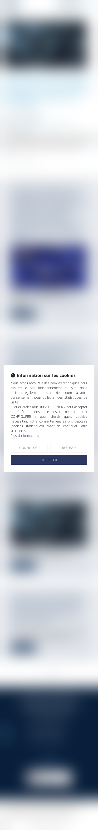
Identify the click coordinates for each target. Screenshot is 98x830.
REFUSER (69, 447)
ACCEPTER (49, 460)
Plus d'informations (25, 435)
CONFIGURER (29, 447)
